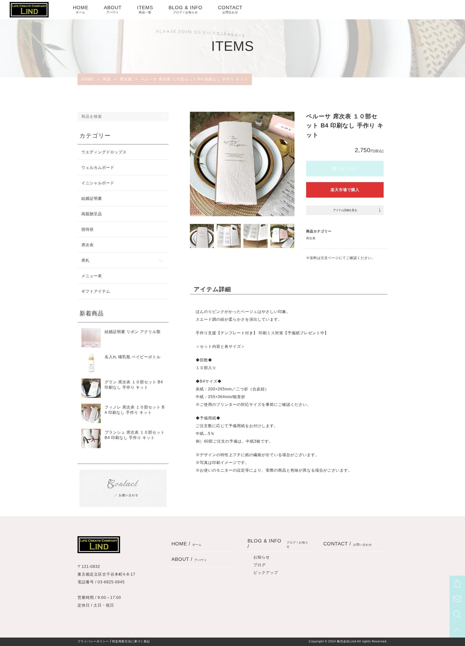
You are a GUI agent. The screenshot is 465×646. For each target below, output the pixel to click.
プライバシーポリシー (93, 641)
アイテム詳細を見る (345, 210)
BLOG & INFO (185, 9)
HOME (80, 9)
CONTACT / (347, 543)
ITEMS (145, 9)
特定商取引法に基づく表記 (131, 641)
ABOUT (113, 9)
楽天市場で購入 (345, 190)
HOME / (186, 543)
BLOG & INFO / (278, 543)
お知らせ (261, 557)
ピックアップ (265, 573)
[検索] (164, 116)
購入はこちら (345, 168)
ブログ (259, 565)
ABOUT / (189, 559)
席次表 (311, 238)
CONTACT (230, 9)
